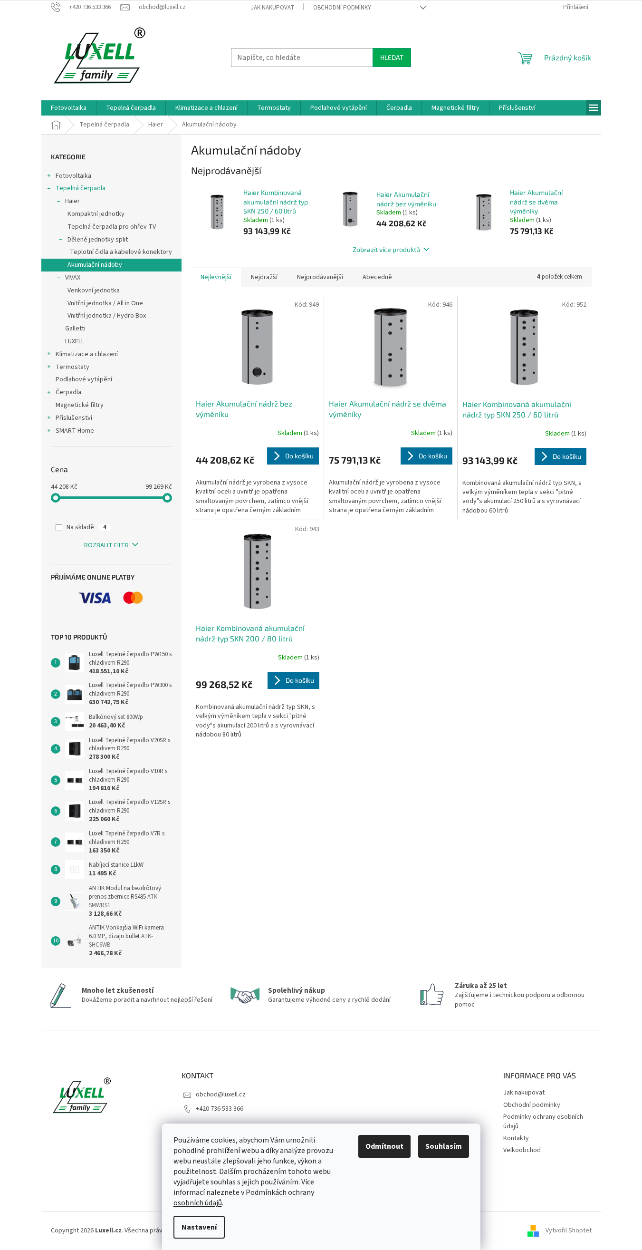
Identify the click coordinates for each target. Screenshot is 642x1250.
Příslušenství (74, 418)
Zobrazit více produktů (386, 249)
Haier (72, 201)
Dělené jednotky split (97, 239)
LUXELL (74, 341)
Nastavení (199, 1227)
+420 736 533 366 (219, 1109)
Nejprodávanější (320, 277)
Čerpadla (68, 392)
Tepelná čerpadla (80, 188)
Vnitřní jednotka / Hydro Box (106, 315)
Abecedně (377, 277)
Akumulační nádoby (94, 265)
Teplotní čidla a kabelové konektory (121, 252)
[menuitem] (68, 108)
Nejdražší (264, 277)
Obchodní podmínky (342, 7)
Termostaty (72, 367)
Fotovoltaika (73, 176)
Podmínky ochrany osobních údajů (543, 1121)
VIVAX (72, 277)
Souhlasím (443, 1146)
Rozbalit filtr (106, 545)
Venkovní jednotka (93, 290)
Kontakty (516, 1138)
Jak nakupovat (272, 7)
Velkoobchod (522, 1150)
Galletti (75, 328)
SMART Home (75, 431)
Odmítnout (384, 1146)
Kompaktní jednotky (96, 214)
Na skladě (86, 527)
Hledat (391, 57)
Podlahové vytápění (84, 379)
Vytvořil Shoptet (569, 1230)
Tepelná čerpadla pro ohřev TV (111, 227)
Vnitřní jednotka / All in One (105, 303)
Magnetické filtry (80, 405)
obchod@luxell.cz (221, 1094)
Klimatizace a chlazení (87, 354)
